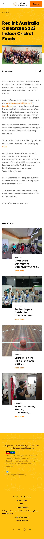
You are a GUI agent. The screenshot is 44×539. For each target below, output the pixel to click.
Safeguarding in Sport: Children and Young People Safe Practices (20, 512)
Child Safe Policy (22, 507)
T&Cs (22, 504)
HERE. (4, 146)
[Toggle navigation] (5, 4)
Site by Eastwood (22, 521)
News (7, 12)
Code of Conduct (21, 517)
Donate (36, 4)
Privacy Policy (22, 500)
